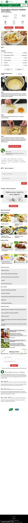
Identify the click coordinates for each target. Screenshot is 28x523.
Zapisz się (14, 365)
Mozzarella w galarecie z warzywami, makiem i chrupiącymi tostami (14, 320)
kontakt (14, 516)
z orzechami (3, 163)
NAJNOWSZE (22, 160)
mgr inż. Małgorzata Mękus (7, 12)
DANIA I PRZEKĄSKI (9, 160)
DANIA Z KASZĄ (20, 158)
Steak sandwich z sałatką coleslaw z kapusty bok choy (12, 296)
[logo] (9, 2)
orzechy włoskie (4, 161)
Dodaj (24, 183)
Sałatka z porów (4, 224)
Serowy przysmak (5, 316)
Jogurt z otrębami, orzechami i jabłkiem (9, 312)
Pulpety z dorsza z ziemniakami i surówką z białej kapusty (13, 309)
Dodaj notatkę (15, 146)
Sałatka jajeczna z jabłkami (19, 224)
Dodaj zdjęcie (13, 206)
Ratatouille (3, 299)
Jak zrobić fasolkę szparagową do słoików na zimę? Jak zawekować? (15, 341)
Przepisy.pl (3, 7)
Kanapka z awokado (5, 293)
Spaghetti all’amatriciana (6, 303)
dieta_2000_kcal (16, 160)
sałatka (8, 158)
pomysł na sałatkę (23, 161)
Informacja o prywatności (14, 520)
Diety (7, 7)
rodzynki (9, 161)
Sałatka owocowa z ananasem (19, 237)
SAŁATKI (5, 158)
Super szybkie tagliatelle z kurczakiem (9, 273)
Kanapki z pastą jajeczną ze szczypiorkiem (10, 276)
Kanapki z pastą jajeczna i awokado (8, 289)
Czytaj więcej (12, 337)
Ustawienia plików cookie (7, 521)
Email (8, 69)
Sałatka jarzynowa (5, 270)
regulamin (14, 518)
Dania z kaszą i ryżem (20, 249)
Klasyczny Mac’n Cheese (6, 283)
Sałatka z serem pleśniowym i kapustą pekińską (6, 237)
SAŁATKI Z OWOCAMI (14, 158)
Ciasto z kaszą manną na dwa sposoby (7, 249)
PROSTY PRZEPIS (4, 160)
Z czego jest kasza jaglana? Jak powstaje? (7, 262)
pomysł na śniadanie (15, 161)
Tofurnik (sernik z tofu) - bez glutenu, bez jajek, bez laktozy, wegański (14, 324)
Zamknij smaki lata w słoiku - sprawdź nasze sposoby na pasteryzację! (15, 331)
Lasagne (3, 280)
